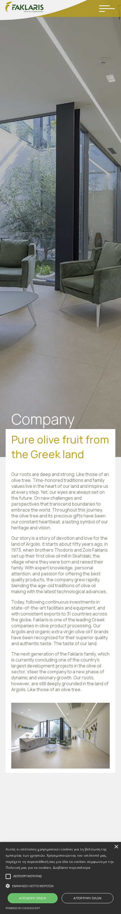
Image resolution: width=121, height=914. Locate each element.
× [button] (116, 847)
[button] (60, 886)
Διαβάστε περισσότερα (71, 867)
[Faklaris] (43, 10)
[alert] (60, 878)
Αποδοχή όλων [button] (32, 898)
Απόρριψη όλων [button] (87, 898)
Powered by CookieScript (23, 908)
